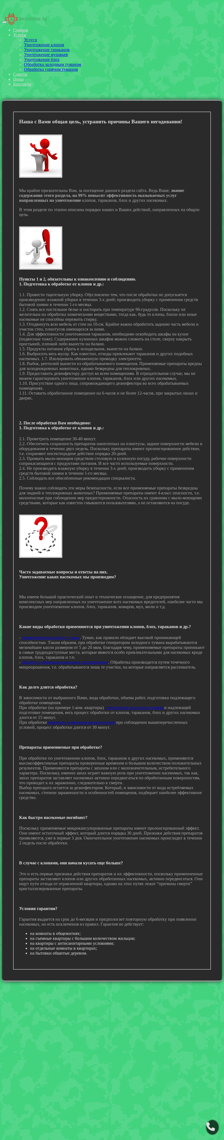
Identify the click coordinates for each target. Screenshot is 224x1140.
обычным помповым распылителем (81, 722)
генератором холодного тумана (51, 637)
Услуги (19, 35)
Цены (18, 79)
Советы (20, 74)
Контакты (22, 84)
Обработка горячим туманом (51, 69)
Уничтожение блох (42, 59)
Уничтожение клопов (44, 44)
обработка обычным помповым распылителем (65, 662)
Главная (20, 30)
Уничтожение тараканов (47, 49)
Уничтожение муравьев (46, 54)
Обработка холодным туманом (52, 64)
